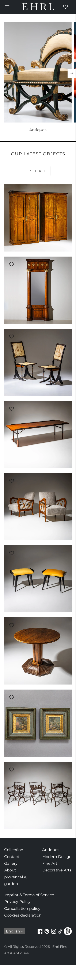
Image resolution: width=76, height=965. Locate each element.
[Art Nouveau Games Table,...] (38, 651)
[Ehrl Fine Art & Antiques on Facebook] (40, 933)
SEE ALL (38, 171)
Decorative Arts (56, 870)
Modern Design (57, 856)
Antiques (50, 850)
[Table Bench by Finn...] (38, 434)
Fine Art (49, 863)
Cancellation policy (22, 908)
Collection (13, 850)
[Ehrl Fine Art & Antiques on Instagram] (53, 933)
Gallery (11, 863)
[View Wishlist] (65, 7)
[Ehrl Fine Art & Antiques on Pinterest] (46, 933)
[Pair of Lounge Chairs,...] (38, 506)
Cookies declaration (23, 915)
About (10, 870)
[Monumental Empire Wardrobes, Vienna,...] (38, 218)
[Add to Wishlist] (11, 192)
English (13, 931)
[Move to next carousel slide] (72, 73)
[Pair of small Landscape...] (38, 723)
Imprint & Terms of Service (29, 895)
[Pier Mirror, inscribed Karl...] (38, 290)
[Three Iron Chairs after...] (38, 795)
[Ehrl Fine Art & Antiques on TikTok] (60, 933)
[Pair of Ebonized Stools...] (38, 578)
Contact (11, 856)
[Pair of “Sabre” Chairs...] (38, 362)
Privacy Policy (17, 901)
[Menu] (7, 6)
